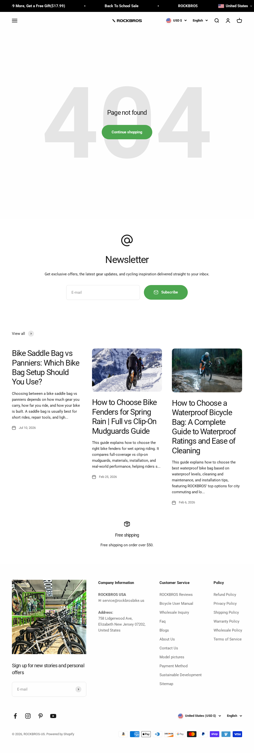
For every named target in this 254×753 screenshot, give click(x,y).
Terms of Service (228, 639)
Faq (162, 621)
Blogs (164, 630)
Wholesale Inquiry (174, 612)
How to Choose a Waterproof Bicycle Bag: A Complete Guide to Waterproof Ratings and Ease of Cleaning (204, 426)
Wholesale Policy (228, 630)
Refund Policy (225, 594)
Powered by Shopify (60, 734)
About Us (167, 639)
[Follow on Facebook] (15, 716)
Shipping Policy (226, 612)
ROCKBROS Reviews (176, 594)
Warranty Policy (226, 621)
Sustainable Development (180, 675)
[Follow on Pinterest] (40, 716)
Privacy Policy (225, 603)
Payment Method (173, 666)
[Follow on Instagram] (28, 716)
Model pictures (171, 657)
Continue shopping (127, 132)
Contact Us (168, 648)
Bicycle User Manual (176, 603)
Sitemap (166, 684)
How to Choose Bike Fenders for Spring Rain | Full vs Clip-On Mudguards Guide (124, 416)
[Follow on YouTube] (53, 716)
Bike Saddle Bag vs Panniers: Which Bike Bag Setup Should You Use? (45, 367)
